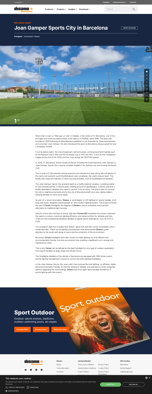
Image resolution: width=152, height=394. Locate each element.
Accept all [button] (110, 384)
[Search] (121, 9)
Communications (119, 2)
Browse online (41, 329)
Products (49, 9)
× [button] (149, 378)
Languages (18, 2)
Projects (60, 9)
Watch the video (60, 329)
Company (106, 2)
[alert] (76, 384)
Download (83, 9)
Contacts (133, 2)
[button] (51, 391)
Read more (9, 384)
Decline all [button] (133, 384)
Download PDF (22, 329)
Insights (71, 9)
